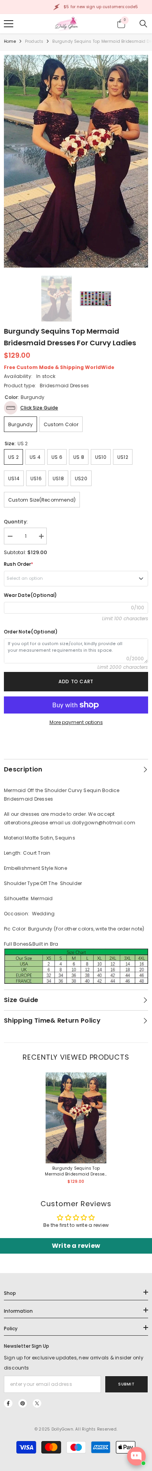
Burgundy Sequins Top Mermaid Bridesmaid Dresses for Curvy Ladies (76, 1171)
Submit (126, 1384)
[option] (76, 161)
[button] (31, 408)
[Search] (143, 23)
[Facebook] (8, 1403)
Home (10, 41)
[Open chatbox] (136, 1456)
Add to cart (76, 681)
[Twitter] (37, 1403)
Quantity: (16, 521)
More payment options (76, 722)
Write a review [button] (76, 1245)
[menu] (8, 23)
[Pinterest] (22, 1403)
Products (34, 41)
